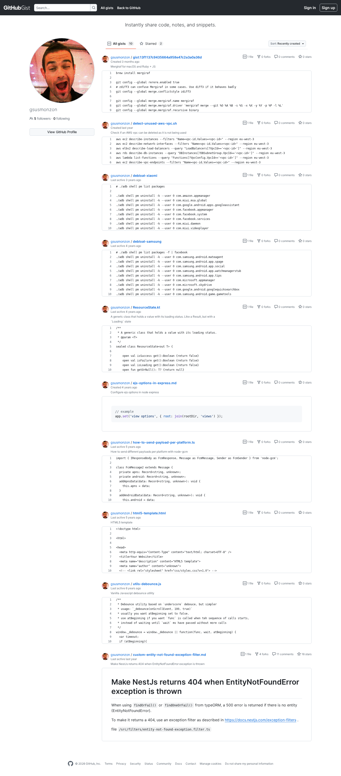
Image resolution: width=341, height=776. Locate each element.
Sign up (328, 7)
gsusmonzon (120, 57)
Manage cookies (210, 763)
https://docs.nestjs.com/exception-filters (260, 720)
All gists (107, 8)
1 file (250, 56)
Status (149, 763)
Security (135, 763)
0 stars (307, 56)
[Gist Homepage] (17, 7)
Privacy (121, 763)
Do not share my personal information (249, 763)
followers (42, 118)
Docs (178, 763)
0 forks (265, 56)
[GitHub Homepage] (70, 764)
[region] (206, 92)
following (61, 118)
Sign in (310, 7)
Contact (191, 763)
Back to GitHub (129, 8)
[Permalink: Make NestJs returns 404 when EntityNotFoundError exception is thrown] (108, 687)
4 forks (263, 654)
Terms (109, 763)
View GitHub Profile (62, 132)
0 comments (286, 56)
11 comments (284, 654)
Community (164, 763)
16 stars (306, 654)
